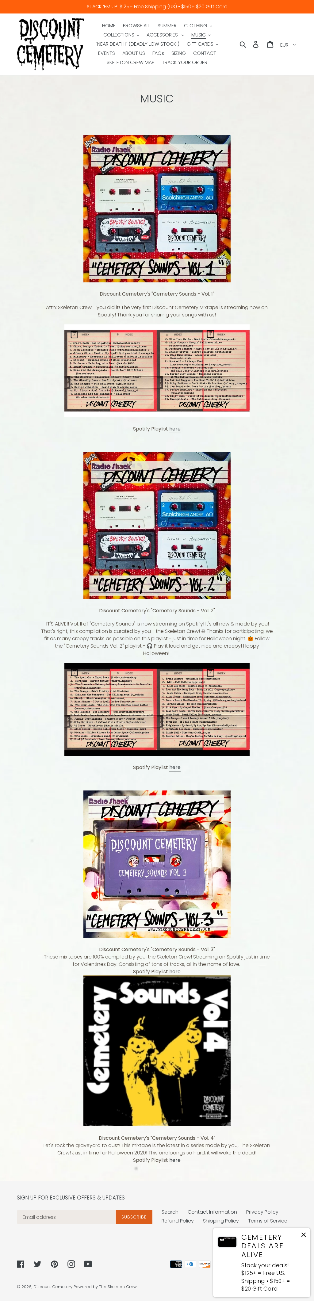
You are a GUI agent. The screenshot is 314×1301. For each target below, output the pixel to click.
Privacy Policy (262, 1211)
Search (170, 1211)
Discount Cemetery (52, 1287)
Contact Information (212, 1211)
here (175, 428)
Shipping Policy (221, 1220)
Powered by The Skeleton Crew (105, 1287)
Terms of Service (267, 1220)
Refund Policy (178, 1220)
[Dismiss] (303, 1236)
